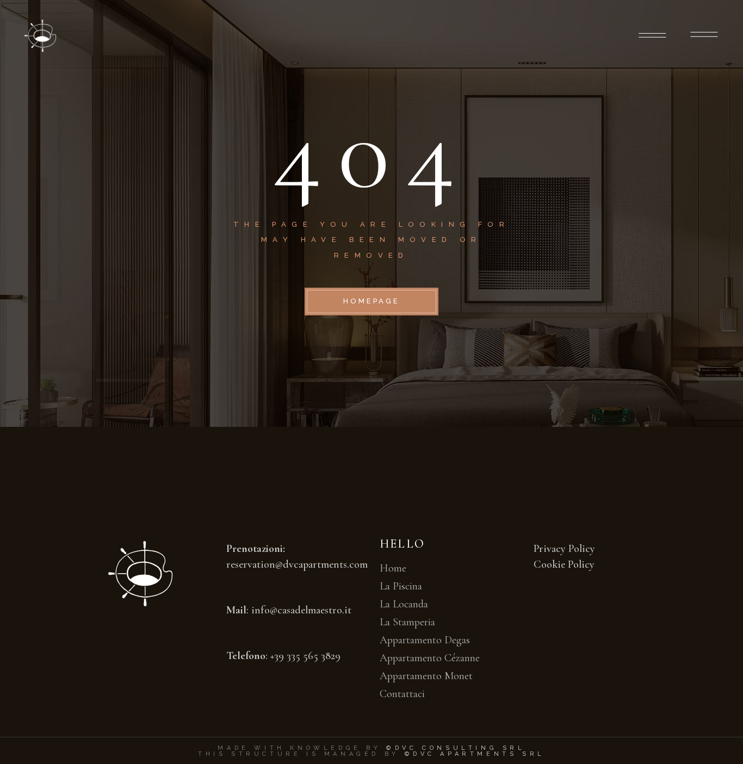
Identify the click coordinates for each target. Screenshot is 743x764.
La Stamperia (407, 622)
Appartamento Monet (426, 675)
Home (393, 568)
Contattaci (402, 693)
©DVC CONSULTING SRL (455, 747)
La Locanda (404, 604)
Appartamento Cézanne (430, 657)
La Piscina (401, 586)
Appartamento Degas (425, 640)
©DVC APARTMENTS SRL (475, 753)
